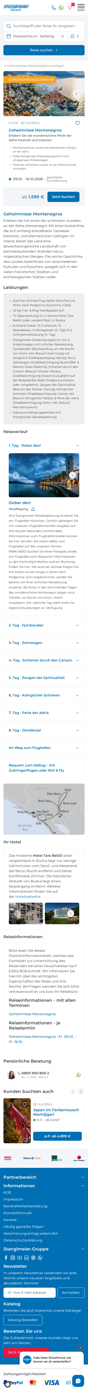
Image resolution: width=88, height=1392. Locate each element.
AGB (7, 1192)
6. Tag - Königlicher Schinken (34, 695)
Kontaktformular (17, 1213)
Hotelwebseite (28, 897)
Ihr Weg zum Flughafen (29, 748)
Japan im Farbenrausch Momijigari (56, 1112)
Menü (81, 10)
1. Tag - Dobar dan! (25, 445)
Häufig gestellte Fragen (23, 1227)
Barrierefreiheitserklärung (25, 1206)
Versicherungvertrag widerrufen (30, 1233)
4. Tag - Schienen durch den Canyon (40, 660)
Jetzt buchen (63, 197)
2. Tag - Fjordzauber (26, 625)
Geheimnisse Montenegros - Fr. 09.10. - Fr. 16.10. (42, 1039)
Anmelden (71, 1293)
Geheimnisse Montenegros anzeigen (35, 65)
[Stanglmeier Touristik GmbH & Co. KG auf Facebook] (6, 1257)
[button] (7, 1384)
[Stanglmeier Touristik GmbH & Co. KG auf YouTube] (19, 1257)
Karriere (10, 1220)
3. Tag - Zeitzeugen (25, 643)
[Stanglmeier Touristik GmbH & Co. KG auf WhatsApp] (40, 1257)
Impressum (13, 1199)
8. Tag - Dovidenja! (25, 730)
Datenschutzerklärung (22, 1240)
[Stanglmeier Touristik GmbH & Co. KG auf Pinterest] (33, 1257)
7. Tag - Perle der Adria (29, 713)
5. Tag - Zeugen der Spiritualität (37, 678)
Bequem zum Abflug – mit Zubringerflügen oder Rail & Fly (36, 767)
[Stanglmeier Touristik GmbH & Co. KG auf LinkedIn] (26, 1257)
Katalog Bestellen (23, 1320)
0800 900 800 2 (35, 1073)
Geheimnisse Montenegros (32, 1014)
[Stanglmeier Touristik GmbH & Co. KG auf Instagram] (12, 1257)
